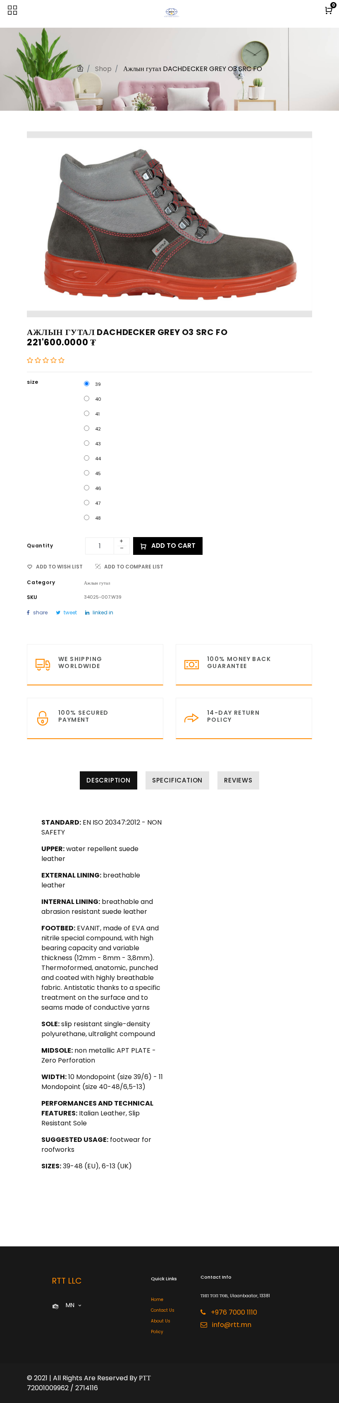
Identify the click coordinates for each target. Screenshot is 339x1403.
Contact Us (162, 1310)
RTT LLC (67, 1280)
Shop (103, 69)
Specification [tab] (177, 780)
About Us (160, 1321)
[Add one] (121, 541)
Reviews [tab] (238, 780)
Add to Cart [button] (173, 545)
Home (157, 1299)
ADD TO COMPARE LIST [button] (133, 566)
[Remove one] (122, 549)
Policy (157, 1332)
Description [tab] (108, 780)
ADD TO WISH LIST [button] (59, 566)
